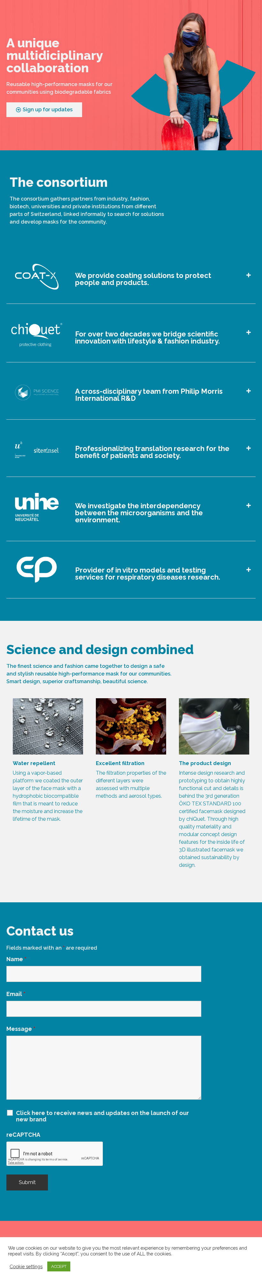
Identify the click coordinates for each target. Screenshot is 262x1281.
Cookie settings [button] (26, 1266)
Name (16, 959)
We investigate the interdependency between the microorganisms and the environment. (139, 512)
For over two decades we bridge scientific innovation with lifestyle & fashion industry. (147, 337)
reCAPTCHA (23, 1135)
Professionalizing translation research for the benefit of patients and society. (152, 452)
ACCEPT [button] (58, 1266)
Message (20, 1029)
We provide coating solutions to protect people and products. (143, 279)
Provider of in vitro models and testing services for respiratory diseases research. (147, 573)
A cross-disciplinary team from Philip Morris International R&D (149, 395)
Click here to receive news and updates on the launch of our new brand (102, 1116)
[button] (131, 275)
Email (16, 994)
